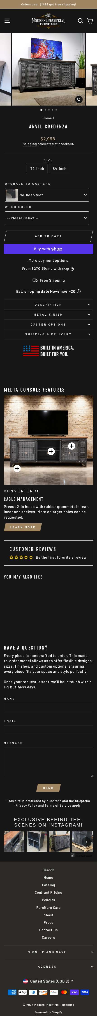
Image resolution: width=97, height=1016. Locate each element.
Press (48, 922)
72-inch (37, 168)
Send (48, 788)
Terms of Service (58, 805)
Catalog (48, 885)
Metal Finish (48, 314)
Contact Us (48, 930)
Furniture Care (48, 907)
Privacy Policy (26, 805)
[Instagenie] (81, 856)
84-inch (60, 168)
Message (13, 743)
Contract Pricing (48, 892)
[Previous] (10, 841)
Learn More (23, 527)
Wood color (18, 207)
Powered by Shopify (49, 1012)
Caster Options (48, 324)
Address (47, 966)
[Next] (86, 841)
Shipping (30, 144)
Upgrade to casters (28, 183)
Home (47, 118)
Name (9, 698)
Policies (48, 900)
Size (48, 160)
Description (48, 304)
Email (10, 721)
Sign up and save (47, 952)
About (48, 915)
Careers (48, 937)
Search (48, 870)
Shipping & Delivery (48, 334)
